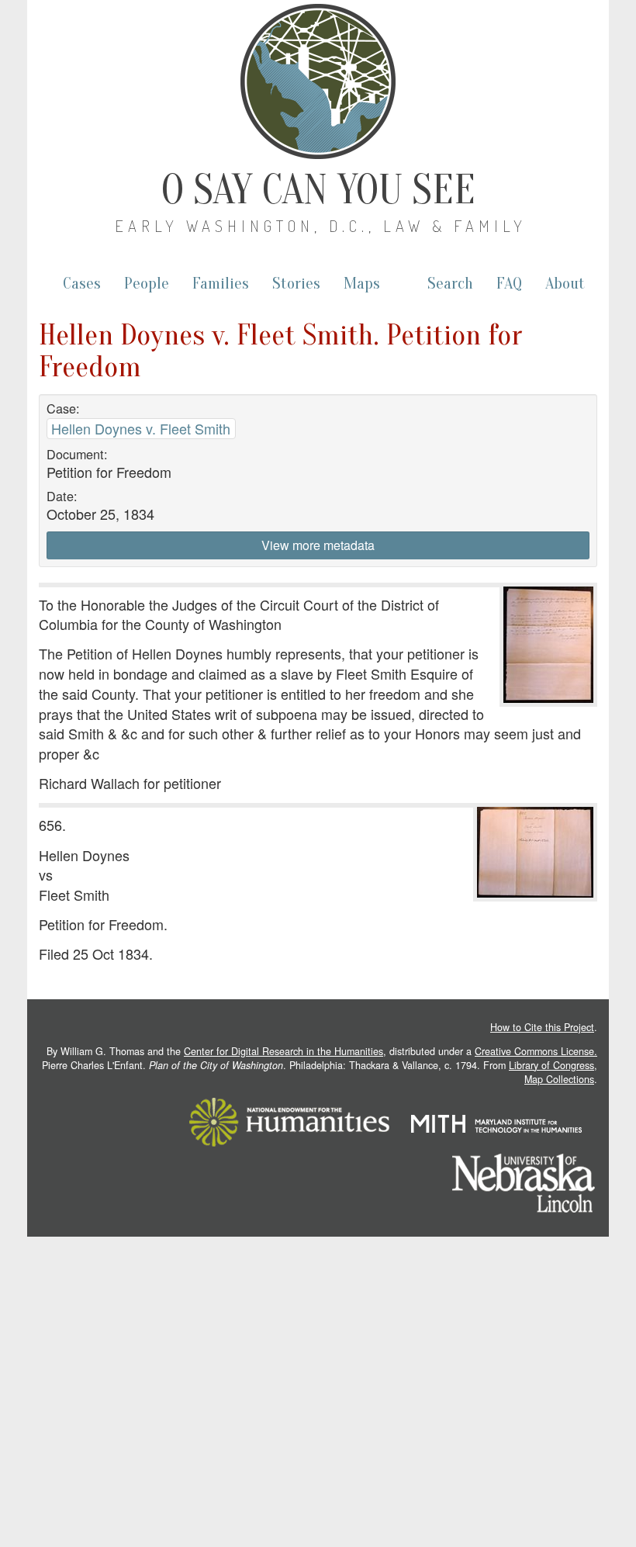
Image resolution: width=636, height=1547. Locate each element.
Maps (362, 283)
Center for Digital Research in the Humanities (283, 1051)
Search (450, 283)
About (565, 283)
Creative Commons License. (536, 1051)
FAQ (509, 283)
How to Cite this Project (542, 1027)
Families (220, 283)
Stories (296, 283)
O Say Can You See (318, 190)
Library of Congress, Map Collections (553, 1072)
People (146, 283)
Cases (82, 283)
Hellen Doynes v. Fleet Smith (140, 428)
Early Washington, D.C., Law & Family (321, 226)
